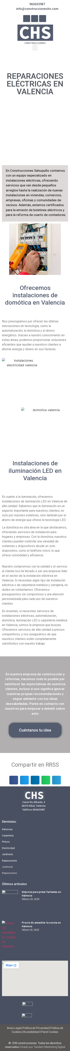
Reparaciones (9, 860)
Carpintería (8, 835)
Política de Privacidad (36, 1028)
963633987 (39, 809)
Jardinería (7, 854)
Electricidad (8, 848)
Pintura (6, 841)
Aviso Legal (14, 1028)
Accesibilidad (31, 1031)
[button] (35, 47)
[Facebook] (26, 18)
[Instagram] (34, 18)
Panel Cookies (49, 1031)
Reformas (7, 829)
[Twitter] (42, 18)
